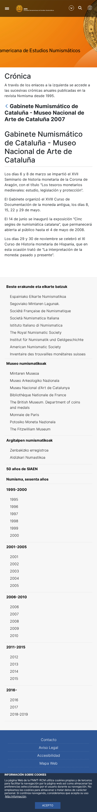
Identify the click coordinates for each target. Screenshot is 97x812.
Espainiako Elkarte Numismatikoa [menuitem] (38, 296)
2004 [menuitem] (14, 578)
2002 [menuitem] (14, 564)
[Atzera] (7, 106)
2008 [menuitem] (14, 621)
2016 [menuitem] (14, 700)
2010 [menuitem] (14, 635)
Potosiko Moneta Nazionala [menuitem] (32, 422)
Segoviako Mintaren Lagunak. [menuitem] (35, 303)
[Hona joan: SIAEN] (35, 8)
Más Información (15, 796)
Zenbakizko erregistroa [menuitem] (29, 450)
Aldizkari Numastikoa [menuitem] (27, 457)
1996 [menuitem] (14, 506)
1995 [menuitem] (14, 499)
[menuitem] (48, 286)
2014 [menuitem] (14, 671)
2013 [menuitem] (14, 664)
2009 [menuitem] (14, 628)
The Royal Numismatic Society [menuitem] (36, 332)
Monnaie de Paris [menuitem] (24, 414)
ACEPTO (47, 805)
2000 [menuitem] (14, 535)
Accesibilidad (48, 755)
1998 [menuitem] (14, 521)
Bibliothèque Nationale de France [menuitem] (38, 395)
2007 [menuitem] (14, 614)
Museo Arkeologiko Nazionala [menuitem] (34, 380)
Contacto (48, 739)
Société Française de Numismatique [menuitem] (40, 311)
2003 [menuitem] (14, 571)
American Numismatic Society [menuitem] (35, 347)
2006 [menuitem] (14, 607)
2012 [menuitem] (14, 657)
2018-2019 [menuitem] (19, 714)
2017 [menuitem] (14, 707)
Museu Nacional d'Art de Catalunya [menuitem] (40, 387)
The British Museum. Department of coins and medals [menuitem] (45, 405)
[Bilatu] (80, 8)
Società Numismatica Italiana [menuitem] (34, 318)
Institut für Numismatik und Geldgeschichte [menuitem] (46, 339)
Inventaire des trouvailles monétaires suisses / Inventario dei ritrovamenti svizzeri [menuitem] (47, 357)
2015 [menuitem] (14, 678)
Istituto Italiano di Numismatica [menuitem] (36, 325)
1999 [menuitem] (14, 528)
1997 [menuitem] (14, 514)
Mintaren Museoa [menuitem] (24, 373)
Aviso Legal (48, 747)
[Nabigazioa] (7, 8)
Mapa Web (48, 763)
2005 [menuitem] (14, 585)
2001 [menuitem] (14, 556)
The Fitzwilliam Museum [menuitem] (30, 429)
